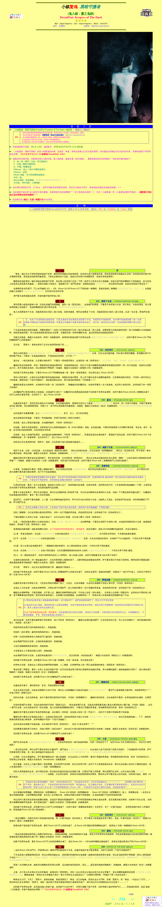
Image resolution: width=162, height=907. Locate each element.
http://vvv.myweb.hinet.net (75, 135)
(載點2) (87, 130)
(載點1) (78, 130)
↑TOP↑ (131, 894)
